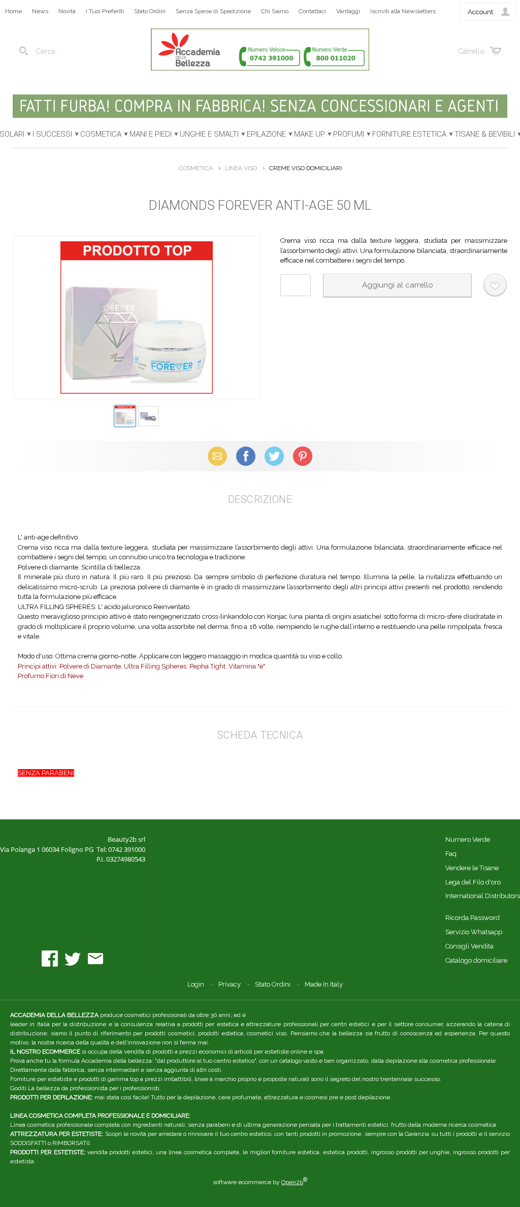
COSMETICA (100, 134)
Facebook (246, 456)
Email (217, 456)
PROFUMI (348, 134)
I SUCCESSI (52, 134)
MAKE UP (309, 134)
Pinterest (302, 456)
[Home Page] (260, 68)
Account (480, 12)
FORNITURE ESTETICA (409, 134)
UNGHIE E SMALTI (209, 134)
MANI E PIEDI (150, 134)
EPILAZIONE (266, 134)
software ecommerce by (260, 1182)
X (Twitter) (274, 456)
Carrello (471, 51)
